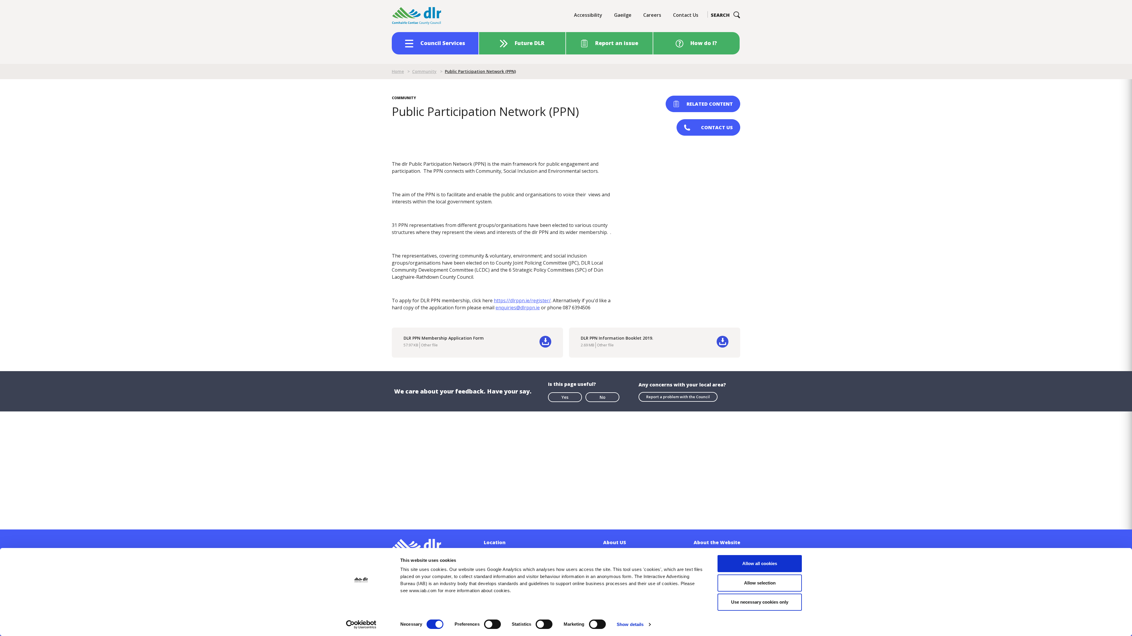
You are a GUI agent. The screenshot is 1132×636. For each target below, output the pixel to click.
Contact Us (685, 15)
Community (424, 71)
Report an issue (616, 43)
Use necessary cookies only (759, 602)
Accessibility (588, 15)
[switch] (492, 624)
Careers (652, 15)
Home (398, 71)
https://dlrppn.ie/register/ (522, 300)
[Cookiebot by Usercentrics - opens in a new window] (361, 624)
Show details (630, 624)
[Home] (417, 16)
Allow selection (760, 582)
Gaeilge (622, 15)
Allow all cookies (759, 563)
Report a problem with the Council (678, 396)
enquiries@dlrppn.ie (518, 307)
